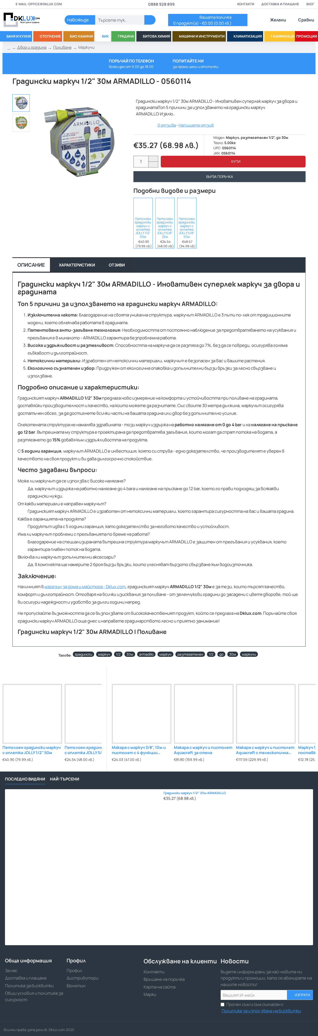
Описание (31, 264)
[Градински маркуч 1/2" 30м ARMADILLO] (83, 867)
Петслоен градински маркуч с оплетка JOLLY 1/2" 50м (143, 227)
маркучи (249, 654)
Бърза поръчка (219, 176)
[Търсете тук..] (150, 20)
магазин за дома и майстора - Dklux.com (84, 586)
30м (129, 654)
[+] (153, 159)
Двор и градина (31, 47)
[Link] (27, 20)
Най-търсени (64, 779)
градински (83, 654)
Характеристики (77, 265)
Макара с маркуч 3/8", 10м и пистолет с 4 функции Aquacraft (139, 750)
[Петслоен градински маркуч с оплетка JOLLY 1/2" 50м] (143, 206)
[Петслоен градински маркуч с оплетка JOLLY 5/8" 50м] (186, 206)
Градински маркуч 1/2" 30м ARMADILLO (194, 793)
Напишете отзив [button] (196, 125)
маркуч (104, 654)
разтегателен (190, 654)
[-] (153, 164)
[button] (233, 161)
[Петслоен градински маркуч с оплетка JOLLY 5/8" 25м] (165, 206)
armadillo (146, 654)
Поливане (62, 47)
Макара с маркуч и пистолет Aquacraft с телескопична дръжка (265, 750)
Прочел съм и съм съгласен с (261, 1007)
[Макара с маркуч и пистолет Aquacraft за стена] (204, 714)
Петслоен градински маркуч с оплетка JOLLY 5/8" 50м (186, 227)
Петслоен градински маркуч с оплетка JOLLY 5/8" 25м (165, 227)
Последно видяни (25, 779)
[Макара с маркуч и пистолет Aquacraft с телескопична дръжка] (266, 714)
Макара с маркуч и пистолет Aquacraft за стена (203, 750)
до (221, 654)
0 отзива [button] (167, 125)
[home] (8, 48)
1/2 (118, 654)
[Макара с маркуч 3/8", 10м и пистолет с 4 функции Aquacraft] (141, 714)
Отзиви (117, 265)
